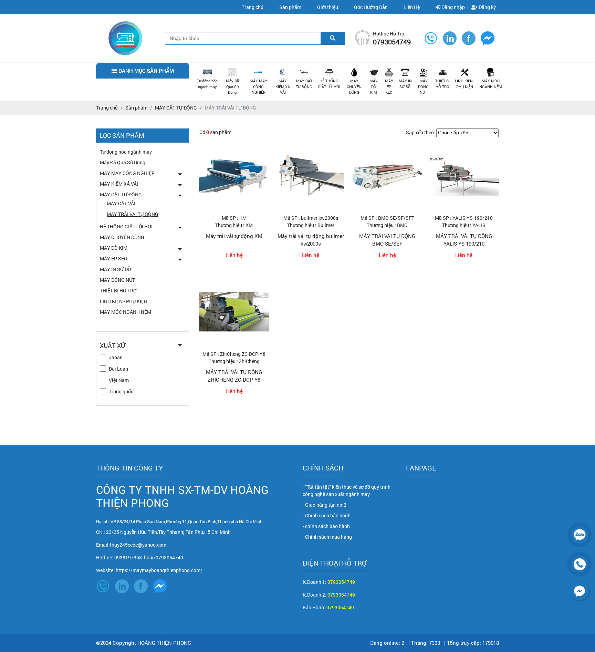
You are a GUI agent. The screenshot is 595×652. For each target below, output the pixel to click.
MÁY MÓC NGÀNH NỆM (490, 83)
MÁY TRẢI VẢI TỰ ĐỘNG (132, 214)
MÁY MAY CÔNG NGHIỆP (258, 86)
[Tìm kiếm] (333, 38)
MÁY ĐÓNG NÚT (423, 86)
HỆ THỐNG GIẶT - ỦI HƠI (329, 83)
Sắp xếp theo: (420, 132)
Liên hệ (234, 254)
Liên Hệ (412, 7)
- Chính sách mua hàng (327, 537)
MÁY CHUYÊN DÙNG (354, 86)
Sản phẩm (290, 7)
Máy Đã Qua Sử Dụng (232, 86)
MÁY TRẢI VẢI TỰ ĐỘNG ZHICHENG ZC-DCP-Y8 (234, 376)
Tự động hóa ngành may (207, 83)
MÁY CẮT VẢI (121, 203)
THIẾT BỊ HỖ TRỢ (442, 83)
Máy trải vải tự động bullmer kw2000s (311, 239)
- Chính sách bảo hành (327, 515)
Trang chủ (252, 7)
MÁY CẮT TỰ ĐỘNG (304, 83)
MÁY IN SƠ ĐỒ (405, 83)
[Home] (125, 24)
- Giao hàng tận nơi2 (324, 504)
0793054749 (341, 582)
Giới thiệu (327, 7)
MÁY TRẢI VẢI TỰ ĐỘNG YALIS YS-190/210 (464, 239)
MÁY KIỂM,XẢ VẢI (282, 86)
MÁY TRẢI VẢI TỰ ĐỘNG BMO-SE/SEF (387, 239)
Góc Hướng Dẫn (371, 7)
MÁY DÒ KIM (373, 86)
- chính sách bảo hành (326, 526)
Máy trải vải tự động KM (234, 235)
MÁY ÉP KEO (389, 86)
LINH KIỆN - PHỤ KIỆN (465, 83)
